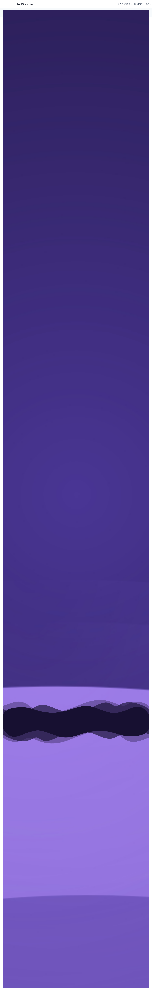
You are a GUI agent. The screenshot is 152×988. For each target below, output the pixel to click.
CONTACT (138, 4)
